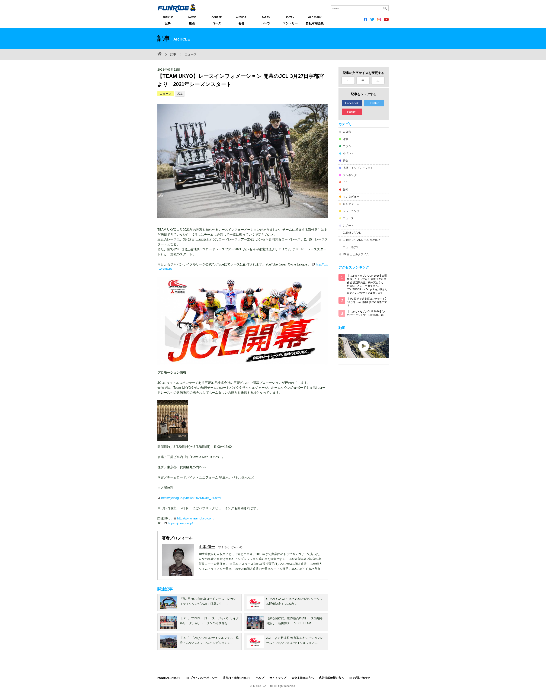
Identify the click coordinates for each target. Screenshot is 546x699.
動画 (192, 20)
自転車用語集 (315, 20)
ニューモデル (351, 247)
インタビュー (351, 196)
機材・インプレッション (358, 168)
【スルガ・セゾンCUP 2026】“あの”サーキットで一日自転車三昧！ (366, 313)
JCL (180, 93)
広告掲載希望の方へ (331, 677)
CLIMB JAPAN (352, 232)
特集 (345, 160)
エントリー (290, 20)
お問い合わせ (361, 677)
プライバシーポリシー (204, 677)
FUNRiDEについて (169, 677)
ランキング (350, 175)
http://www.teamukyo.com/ (195, 518)
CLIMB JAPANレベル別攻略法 (361, 240)
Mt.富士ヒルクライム (356, 254)
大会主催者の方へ (303, 677)
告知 (345, 189)
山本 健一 (207, 547)
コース (217, 20)
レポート (348, 225)
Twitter (374, 103)
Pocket (351, 111)
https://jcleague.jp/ (180, 523)
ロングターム (351, 204)
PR (345, 182)
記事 (168, 20)
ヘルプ (260, 677)
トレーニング (351, 211)
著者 (241, 20)
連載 (345, 139)
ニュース (165, 93)
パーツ (265, 20)
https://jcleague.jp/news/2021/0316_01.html (191, 498)
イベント (348, 153)
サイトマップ (278, 677)
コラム (347, 146)
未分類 (347, 131)
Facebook (352, 103)
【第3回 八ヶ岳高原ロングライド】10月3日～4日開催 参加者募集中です (367, 302)
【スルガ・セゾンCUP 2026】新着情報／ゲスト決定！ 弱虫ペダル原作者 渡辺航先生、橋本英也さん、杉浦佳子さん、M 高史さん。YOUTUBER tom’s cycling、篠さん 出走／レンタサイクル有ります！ (367, 284)
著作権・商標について (237, 677)
